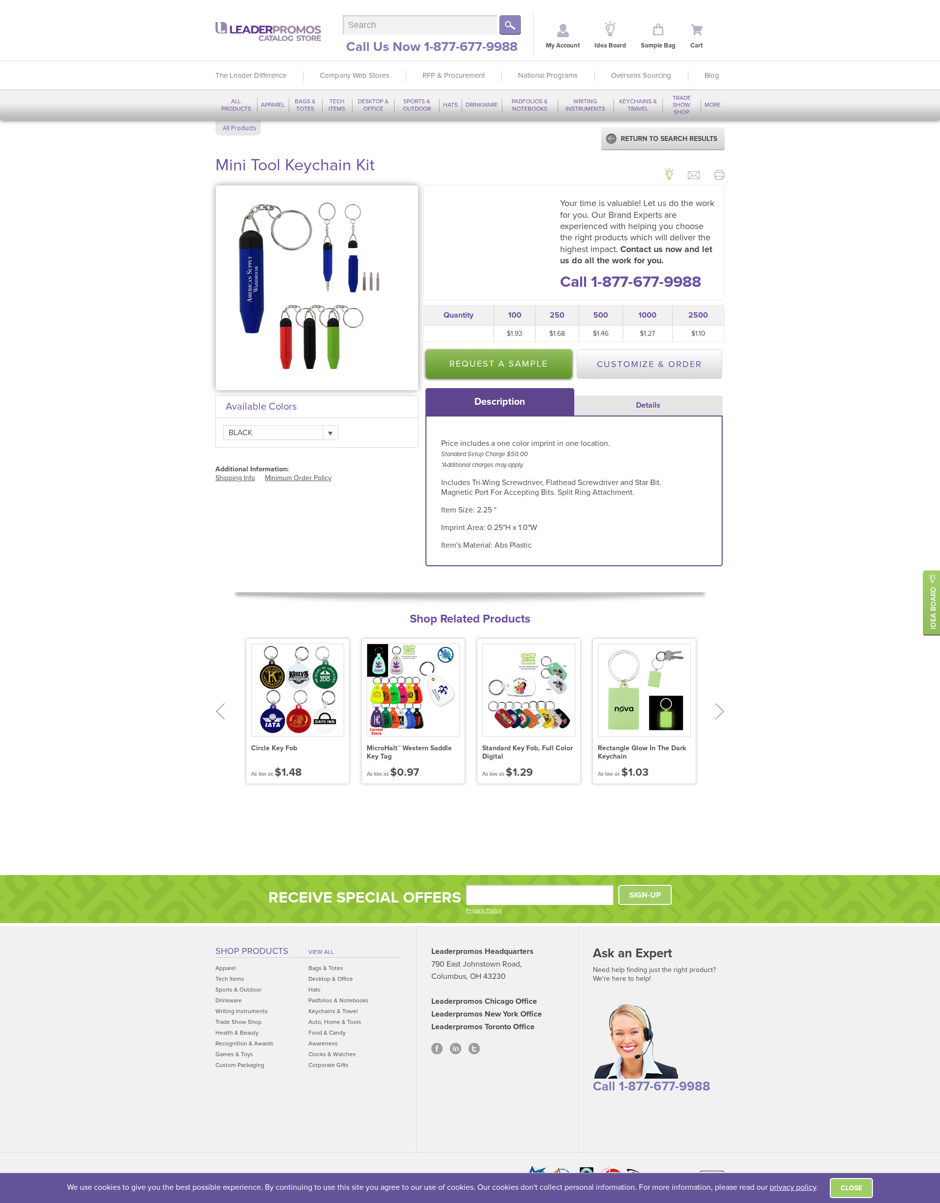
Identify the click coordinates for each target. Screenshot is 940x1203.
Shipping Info (235, 478)
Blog (712, 75)
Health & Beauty (236, 1032)
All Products (236, 105)
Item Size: (459, 510)
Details (648, 405)
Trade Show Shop (682, 105)
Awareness (323, 1043)
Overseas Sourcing (641, 75)
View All (321, 952)
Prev (220, 711)
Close (851, 1188)
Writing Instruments (585, 105)
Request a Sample (498, 363)
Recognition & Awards (244, 1043)
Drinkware (482, 104)
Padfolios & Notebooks (530, 105)
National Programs (548, 75)
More (713, 104)
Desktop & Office (373, 105)
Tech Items (337, 105)
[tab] (499, 402)
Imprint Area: (464, 527)
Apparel (273, 104)
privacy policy (793, 1187)
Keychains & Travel (638, 105)
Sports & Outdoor (417, 105)
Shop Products (251, 951)
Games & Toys (234, 1054)
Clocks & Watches (332, 1054)
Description (499, 402)
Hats (450, 104)
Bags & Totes (305, 105)
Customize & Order (649, 364)
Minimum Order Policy (298, 478)
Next (720, 711)
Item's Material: (467, 545)
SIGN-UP (645, 895)
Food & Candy (327, 1032)
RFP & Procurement (454, 75)
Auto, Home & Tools (334, 1021)
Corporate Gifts (328, 1065)
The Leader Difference (250, 75)
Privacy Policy (484, 910)
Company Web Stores (354, 75)
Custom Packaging (239, 1065)
